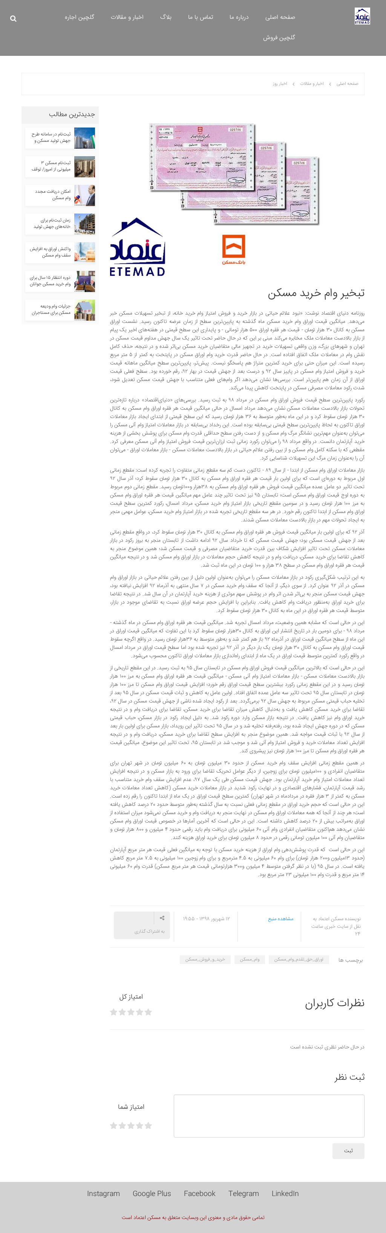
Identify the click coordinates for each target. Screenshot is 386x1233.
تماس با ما (200, 17)
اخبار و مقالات (127, 17)
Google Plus (152, 1194)
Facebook (200, 1194)
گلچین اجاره (79, 17)
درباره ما (239, 17)
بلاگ (166, 17)
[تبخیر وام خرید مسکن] (237, 192)
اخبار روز (280, 84)
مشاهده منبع (280, 919)
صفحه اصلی (280, 17)
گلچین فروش (279, 38)
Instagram (103, 1194)
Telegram (243, 1194)
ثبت (348, 1151)
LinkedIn (285, 1194)
